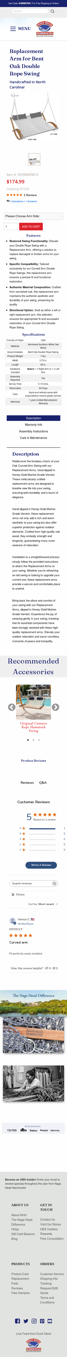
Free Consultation (52, 1238)
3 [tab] (39, 740)
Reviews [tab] (27, 782)
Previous (9, 705)
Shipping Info (49, 1278)
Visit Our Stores (50, 1224)
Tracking (46, 1283)
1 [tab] (28, 740)
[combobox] (43, 904)
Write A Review (41, 865)
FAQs (15, 1229)
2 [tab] (33, 740)
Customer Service (52, 1274)
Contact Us (47, 1219)
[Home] (33, 1345)
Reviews (17, 1288)
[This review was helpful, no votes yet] (47, 968)
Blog (14, 1239)
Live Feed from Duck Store (33, 1333)
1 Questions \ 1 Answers (23, 201)
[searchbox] (30, 884)
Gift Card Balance (23, 1234)
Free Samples (20, 1293)
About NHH (19, 1215)
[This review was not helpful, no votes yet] (53, 968)
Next (53, 705)
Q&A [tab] (43, 782)
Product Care (20, 1274)
